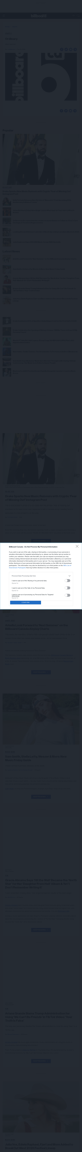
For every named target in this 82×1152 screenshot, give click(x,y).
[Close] (78, 547)
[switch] (67, 580)
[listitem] (41, 576)
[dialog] (41, 576)
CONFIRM (26, 602)
